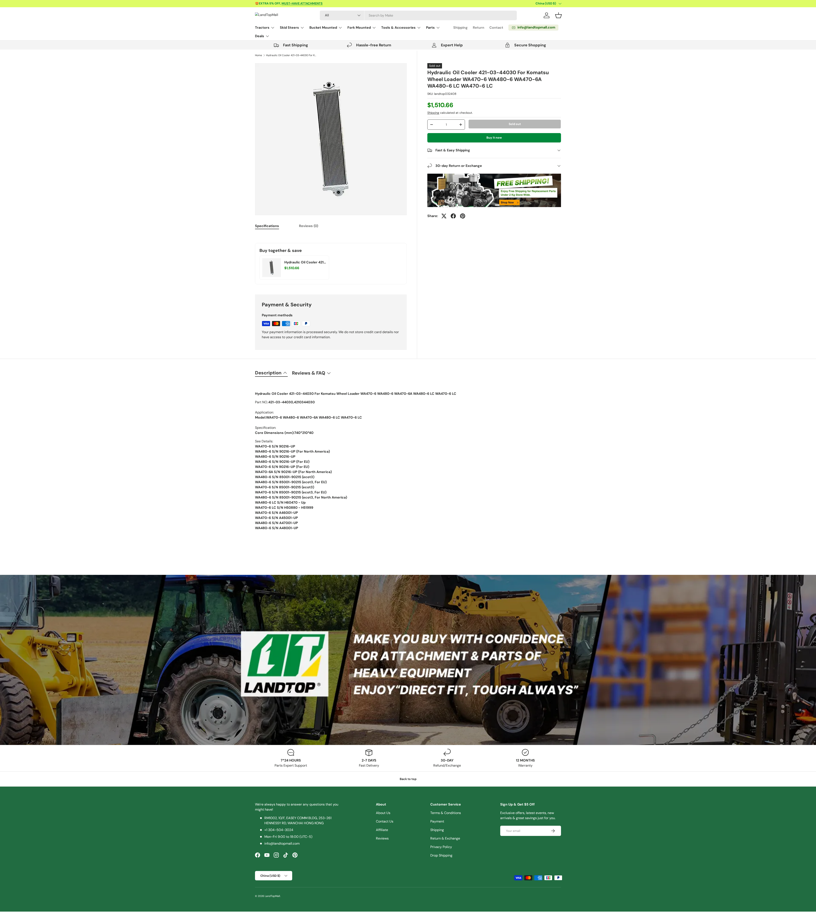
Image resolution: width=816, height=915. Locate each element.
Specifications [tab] (267, 226)
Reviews (382, 838)
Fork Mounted (359, 27)
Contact (496, 27)
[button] (558, 15)
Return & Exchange (445, 838)
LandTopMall (272, 896)
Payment (437, 821)
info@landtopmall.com (282, 843)
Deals (259, 36)
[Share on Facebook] (453, 216)
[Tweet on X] (444, 216)
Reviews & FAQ (308, 373)
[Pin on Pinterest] (462, 216)
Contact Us (384, 821)
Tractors (262, 27)
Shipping (460, 27)
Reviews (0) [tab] (308, 226)
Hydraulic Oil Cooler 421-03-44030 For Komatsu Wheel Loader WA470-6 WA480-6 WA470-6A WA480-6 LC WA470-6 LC (291, 55)
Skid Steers (289, 27)
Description (268, 373)
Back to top (408, 779)
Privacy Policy (441, 847)
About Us (383, 813)
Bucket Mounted (323, 27)
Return (478, 27)
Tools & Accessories (398, 27)
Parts (430, 27)
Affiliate (382, 830)
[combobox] (418, 15)
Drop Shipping (441, 855)
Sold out (515, 124)
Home (258, 55)
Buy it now (494, 137)
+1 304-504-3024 (278, 830)
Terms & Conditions (445, 813)
